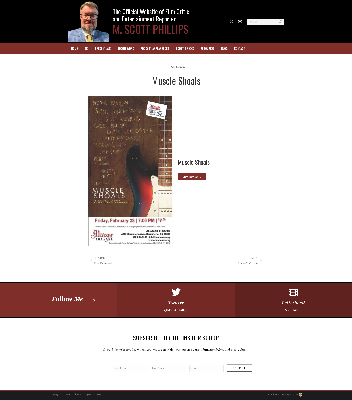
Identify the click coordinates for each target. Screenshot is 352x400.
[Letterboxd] (293, 292)
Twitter (176, 302)
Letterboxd (293, 302)
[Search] (280, 22)
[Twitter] (176, 292)
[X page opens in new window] (231, 21)
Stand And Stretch (288, 394)
